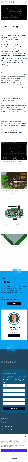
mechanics (23, 58)
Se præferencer (14, 458)
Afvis (14, 454)
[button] (26, 436)
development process (10, 103)
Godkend (14, 450)
